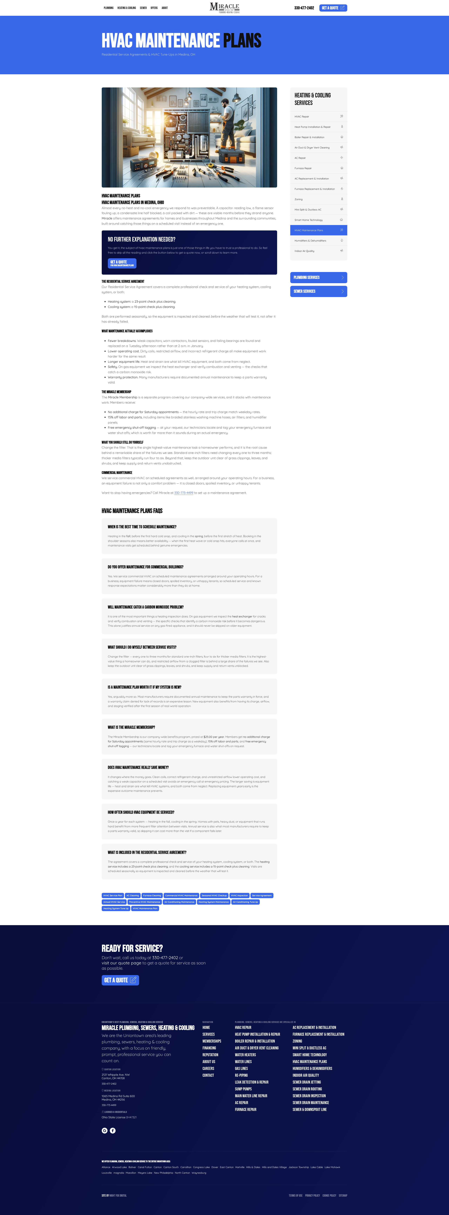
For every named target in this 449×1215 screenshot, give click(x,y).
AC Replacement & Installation (312, 178)
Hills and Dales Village (274, 1167)
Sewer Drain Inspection (309, 1095)
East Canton (227, 1167)
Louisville (107, 1172)
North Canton (182, 1172)
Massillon (131, 1172)
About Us (209, 1061)
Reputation (210, 1054)
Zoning (299, 199)
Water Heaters (245, 1054)
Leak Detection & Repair (252, 1082)
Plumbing (108, 8)
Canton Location (112, 1069)
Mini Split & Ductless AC (308, 209)
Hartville (239, 1167)
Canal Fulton (145, 1167)
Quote (330, 8)
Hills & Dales (253, 1167)
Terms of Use (296, 1195)
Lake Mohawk (332, 1167)
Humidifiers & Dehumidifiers (310, 240)
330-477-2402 (304, 8)
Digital (123, 1195)
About (165, 8)
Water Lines (243, 1061)
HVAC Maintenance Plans (309, 230)
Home (206, 1027)
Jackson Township (299, 1167)
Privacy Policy (312, 1195)
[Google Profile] (105, 1131)
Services (209, 1034)
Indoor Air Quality (304, 251)
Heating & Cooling (127, 8)
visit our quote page (121, 962)
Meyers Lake (145, 1172)
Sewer (143, 8)
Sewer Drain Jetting (307, 1082)
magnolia (118, 1172)
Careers (208, 1068)
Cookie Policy (329, 1195)
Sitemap (343, 1195)
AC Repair (300, 157)
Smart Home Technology (309, 220)
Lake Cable (317, 1167)
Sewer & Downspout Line (310, 1109)
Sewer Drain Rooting (307, 1089)
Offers (154, 8)
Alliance (106, 1167)
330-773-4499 (183, 493)
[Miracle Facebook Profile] (113, 1131)
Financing (209, 1048)
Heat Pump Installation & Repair (313, 126)
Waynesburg (199, 1172)
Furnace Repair (303, 168)
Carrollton (185, 1167)
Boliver (132, 1167)
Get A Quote (122, 263)
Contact (208, 1075)
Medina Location (112, 1090)
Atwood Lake (119, 1167)
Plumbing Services (307, 277)
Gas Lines (241, 1068)
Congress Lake (201, 1167)
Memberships (212, 1041)
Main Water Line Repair (251, 1095)
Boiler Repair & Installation (309, 137)
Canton (158, 1167)
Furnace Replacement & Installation (315, 188)
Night (112, 1195)
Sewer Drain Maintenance (311, 1102)
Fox (117, 1195)
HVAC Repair (302, 116)
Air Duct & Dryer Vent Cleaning (312, 147)
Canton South (171, 1167)
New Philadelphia (163, 1172)
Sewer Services (304, 291)
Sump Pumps (243, 1089)
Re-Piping (241, 1075)
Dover (215, 1167)
